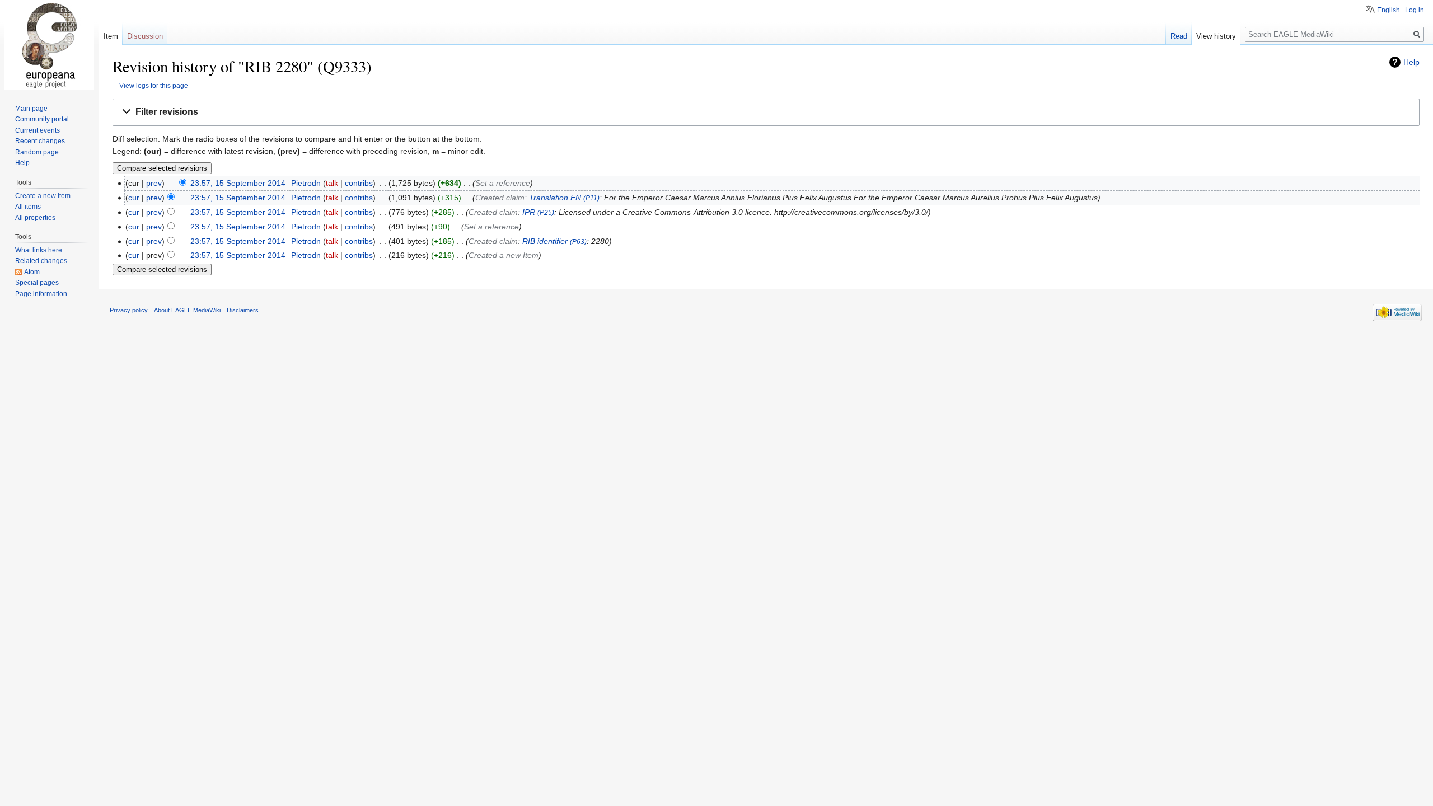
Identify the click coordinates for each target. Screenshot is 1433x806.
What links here (38, 250)
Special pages (37, 283)
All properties (35, 218)
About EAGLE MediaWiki (187, 310)
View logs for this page (153, 85)
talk (332, 183)
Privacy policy (129, 310)
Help (1411, 62)
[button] (766, 112)
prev (154, 183)
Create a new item (43, 196)
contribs (359, 183)
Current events (37, 130)
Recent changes (40, 141)
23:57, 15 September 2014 (237, 183)
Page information (41, 294)
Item (111, 36)
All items (28, 206)
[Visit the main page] (49, 45)
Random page (37, 152)
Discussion (145, 36)
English (1388, 10)
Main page (31, 109)
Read (1178, 36)
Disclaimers (243, 310)
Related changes (41, 261)
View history (1216, 36)
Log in (1414, 10)
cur (133, 197)
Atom (32, 272)
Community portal (42, 119)
